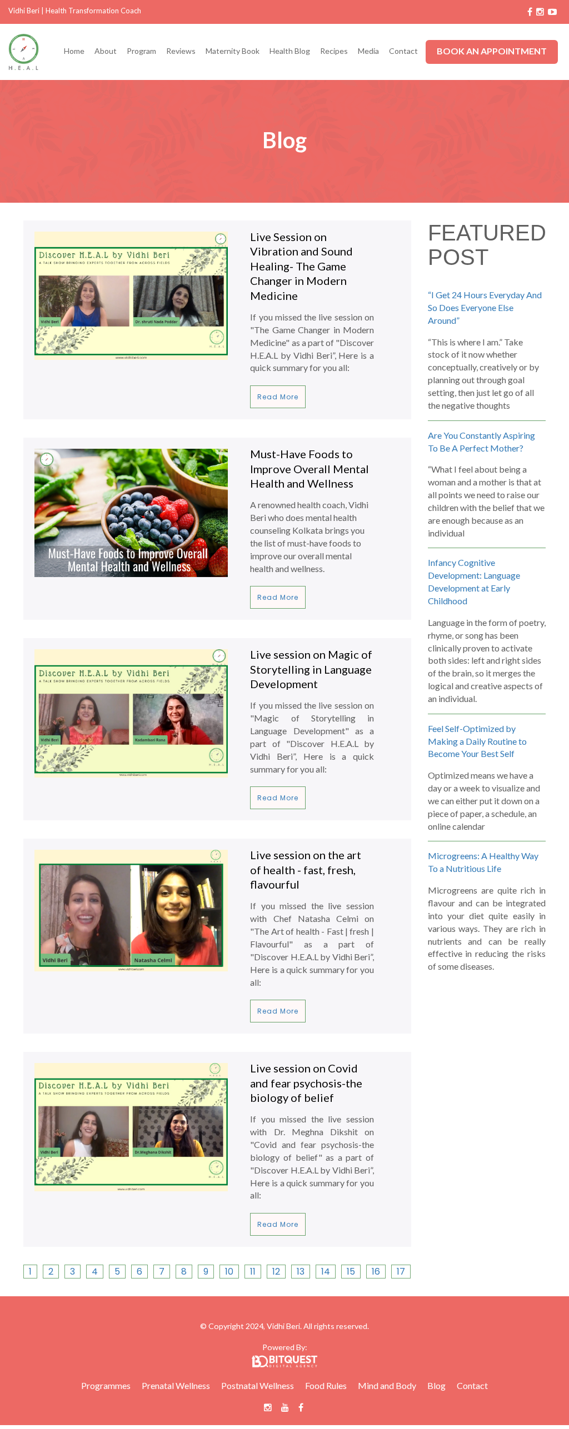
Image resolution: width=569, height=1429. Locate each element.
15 (351, 1271)
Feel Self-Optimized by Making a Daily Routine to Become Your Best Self (477, 741)
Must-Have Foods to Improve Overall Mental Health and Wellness (309, 468)
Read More (277, 397)
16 (376, 1271)
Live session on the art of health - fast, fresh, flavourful (305, 869)
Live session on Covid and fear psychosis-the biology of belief (306, 1082)
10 (229, 1271)
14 (325, 1271)
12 (276, 1271)
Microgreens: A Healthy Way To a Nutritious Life (483, 862)
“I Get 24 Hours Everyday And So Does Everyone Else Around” (485, 307)
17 (401, 1271)
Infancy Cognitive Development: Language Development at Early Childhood (474, 581)
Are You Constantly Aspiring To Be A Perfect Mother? (481, 441)
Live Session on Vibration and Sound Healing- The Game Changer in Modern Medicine (301, 266)
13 (301, 1271)
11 (253, 1271)
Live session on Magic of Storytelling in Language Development (311, 669)
